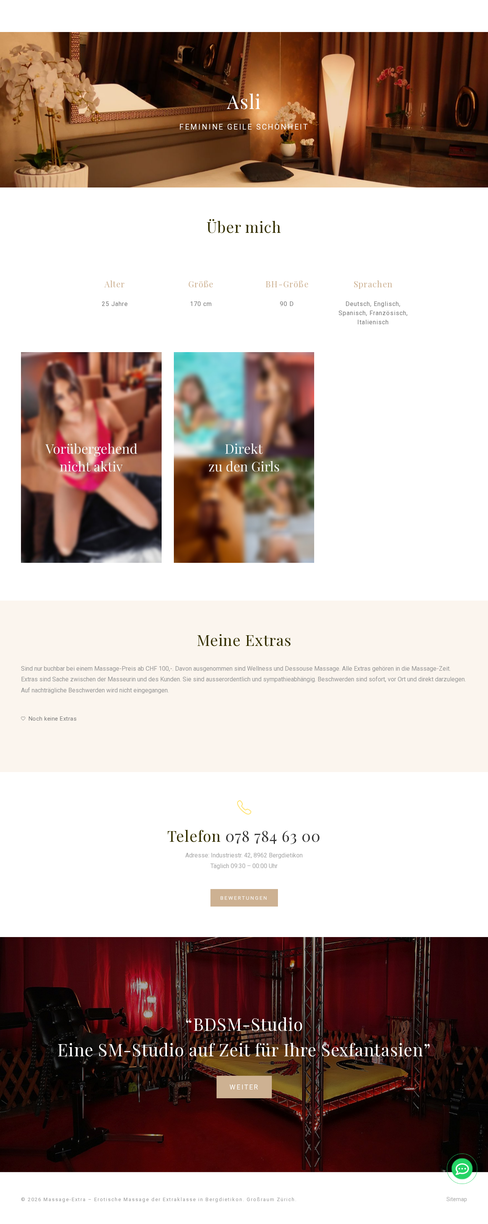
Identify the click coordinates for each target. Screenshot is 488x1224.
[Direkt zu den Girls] (244, 457)
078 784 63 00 (273, 835)
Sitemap (456, 1199)
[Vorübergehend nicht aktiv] (91, 457)
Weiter (244, 1087)
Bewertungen (244, 898)
